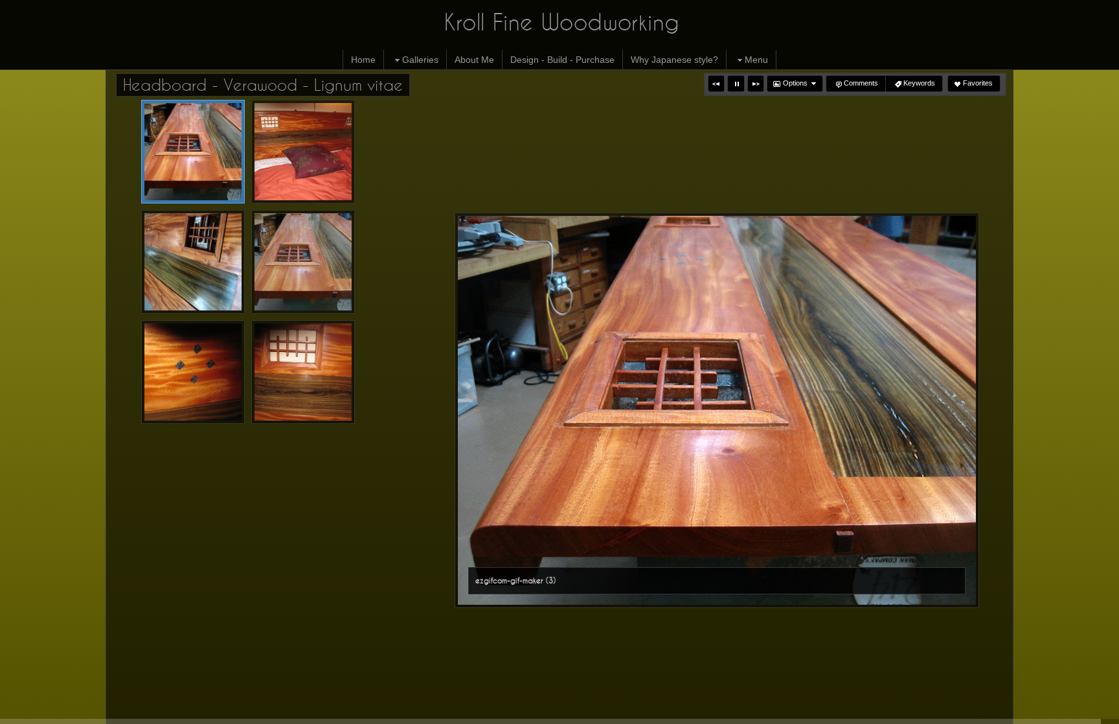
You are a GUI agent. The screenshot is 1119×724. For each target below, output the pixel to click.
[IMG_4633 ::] (303, 261)
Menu (756, 59)
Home (363, 59)
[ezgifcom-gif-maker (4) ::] (193, 261)
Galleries (420, 59)
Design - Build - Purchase (562, 59)
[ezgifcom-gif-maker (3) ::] (193, 151)
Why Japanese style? (674, 59)
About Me (474, 59)
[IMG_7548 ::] (303, 151)
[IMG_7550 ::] (193, 372)
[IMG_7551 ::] (303, 372)
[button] (716, 83)
